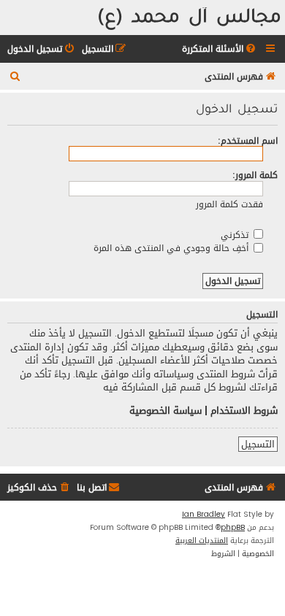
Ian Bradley (203, 514)
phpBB (233, 527)
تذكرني (236, 234)
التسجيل (258, 444)
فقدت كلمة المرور (229, 204)
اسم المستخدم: (248, 140)
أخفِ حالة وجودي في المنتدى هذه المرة (172, 247)
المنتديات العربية (201, 540)
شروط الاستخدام (244, 410)
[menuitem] (220, 49)
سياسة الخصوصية (165, 410)
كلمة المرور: (255, 174)
